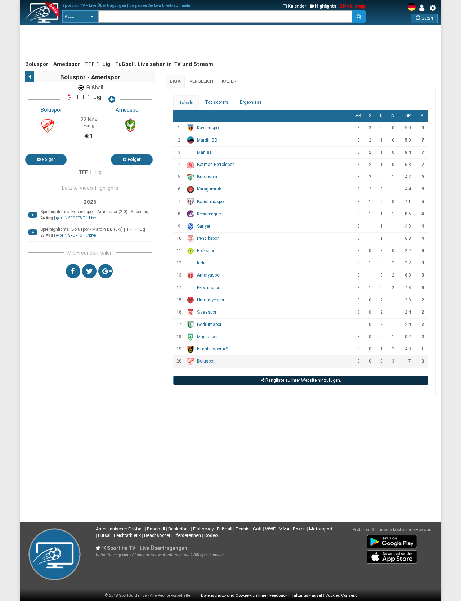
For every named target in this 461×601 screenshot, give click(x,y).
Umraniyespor (210, 299)
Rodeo (211, 535)
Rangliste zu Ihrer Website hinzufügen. (302, 380)
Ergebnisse (250, 102)
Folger (48, 159)
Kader (229, 81)
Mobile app (354, 6)
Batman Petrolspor (215, 164)
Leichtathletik (127, 535)
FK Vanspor (208, 287)
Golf (257, 529)
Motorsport (320, 529)
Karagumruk (209, 189)
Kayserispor (208, 127)
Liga (175, 81)
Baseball (156, 529)
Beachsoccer (157, 535)
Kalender (296, 6)
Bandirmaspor (211, 201)
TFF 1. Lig (88, 97)
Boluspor (51, 110)
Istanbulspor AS (212, 348)
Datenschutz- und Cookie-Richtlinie (233, 595)
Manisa (204, 152)
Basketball (179, 529)
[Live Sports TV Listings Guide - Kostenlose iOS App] (392, 555)
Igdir (201, 262)
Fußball (224, 529)
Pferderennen (187, 535)
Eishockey (203, 529)
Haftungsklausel (306, 595)
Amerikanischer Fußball (120, 529)
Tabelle (186, 102)
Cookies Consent (341, 595)
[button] (80, 16)
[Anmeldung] (423, 8)
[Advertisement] (156, 43)
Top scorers (216, 102)
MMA (284, 529)
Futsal (104, 535)
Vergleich (201, 81)
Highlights (325, 6)
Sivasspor (206, 312)
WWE (270, 529)
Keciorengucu (210, 213)
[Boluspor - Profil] (47, 125)
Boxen (299, 529)
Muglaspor (207, 336)
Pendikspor (208, 238)
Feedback (278, 595)
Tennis (243, 529)
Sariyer (203, 226)
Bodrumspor (209, 324)
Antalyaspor (209, 275)
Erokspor (205, 250)
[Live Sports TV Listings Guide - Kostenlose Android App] (392, 540)
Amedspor (128, 110)
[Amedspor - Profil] (130, 125)
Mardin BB (207, 140)
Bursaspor (207, 176)
